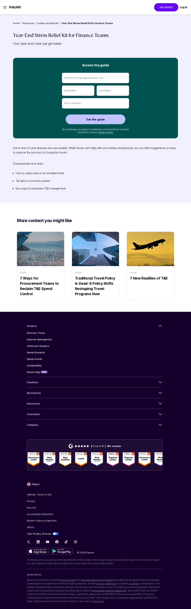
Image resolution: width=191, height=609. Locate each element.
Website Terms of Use (39, 494)
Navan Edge (36, 372)
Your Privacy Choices (39, 533)
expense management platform (97, 580)
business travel (68, 580)
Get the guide (95, 119)
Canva (101, 583)
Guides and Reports (47, 23)
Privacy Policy (106, 132)
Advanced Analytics (38, 345)
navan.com (98, 601)
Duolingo (134, 583)
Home (16, 23)
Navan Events (34, 358)
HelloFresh (111, 583)
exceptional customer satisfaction (109, 590)
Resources (28, 23)
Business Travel (36, 332)
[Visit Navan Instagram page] (75, 542)
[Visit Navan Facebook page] (57, 542)
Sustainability (34, 365)
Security (31, 507)
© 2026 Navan (85, 552)
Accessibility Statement (40, 514)
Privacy (31, 501)
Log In (183, 7)
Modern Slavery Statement (42, 520)
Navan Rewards (36, 352)
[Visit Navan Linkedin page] (38, 542)
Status (30, 527)
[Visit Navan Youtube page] (47, 542)
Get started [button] (166, 7)
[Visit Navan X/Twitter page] (29, 542)
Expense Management (39, 339)
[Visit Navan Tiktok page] (66, 542)
